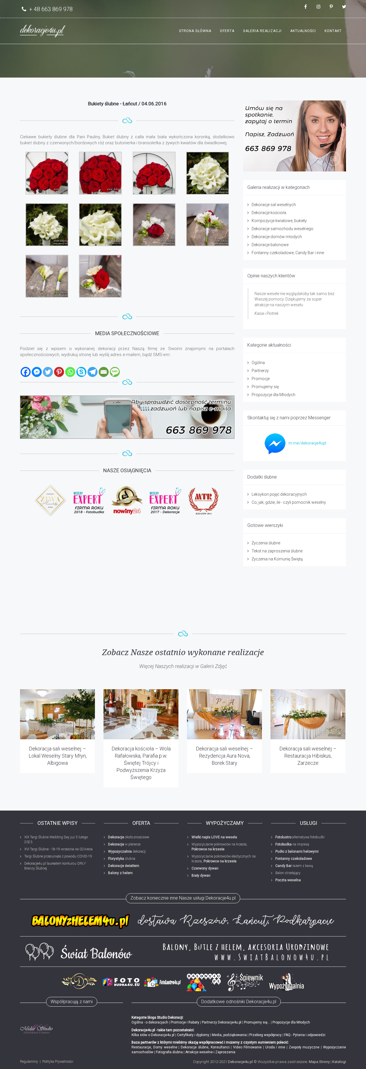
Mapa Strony (319, 1062)
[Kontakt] (127, 417)
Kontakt (333, 31)
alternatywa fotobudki (300, 837)
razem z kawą (294, 866)
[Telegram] (92, 372)
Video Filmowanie (247, 1047)
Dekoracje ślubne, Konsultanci (205, 1047)
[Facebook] (26, 372)
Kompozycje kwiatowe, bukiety (279, 220)
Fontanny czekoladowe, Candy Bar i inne (288, 252)
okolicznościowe (128, 837)
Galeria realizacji (262, 31)
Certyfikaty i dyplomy (193, 1035)
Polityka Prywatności (57, 1062)
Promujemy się (265, 386)
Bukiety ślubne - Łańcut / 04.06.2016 (127, 103)
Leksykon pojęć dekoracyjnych (279, 494)
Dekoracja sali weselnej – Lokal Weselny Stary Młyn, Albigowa (58, 756)
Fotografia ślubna (169, 1052)
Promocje (261, 378)
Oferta (227, 31)
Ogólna (258, 362)
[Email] (104, 372)
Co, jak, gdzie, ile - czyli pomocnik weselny (289, 502)
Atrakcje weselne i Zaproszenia (210, 1052)
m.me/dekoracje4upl (307, 443)
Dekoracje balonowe (270, 244)
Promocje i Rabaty (185, 1022)
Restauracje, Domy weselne (154, 1047)
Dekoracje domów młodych (277, 236)
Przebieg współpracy (265, 1035)
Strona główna (195, 31)
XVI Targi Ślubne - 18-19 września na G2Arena (58, 849)
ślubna (121, 859)
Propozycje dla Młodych (273, 394)
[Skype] (81, 372)
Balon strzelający (288, 873)
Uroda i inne (275, 1047)
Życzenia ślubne (266, 543)
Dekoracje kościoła (269, 212)
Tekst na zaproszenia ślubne (277, 551)
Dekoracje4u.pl (240, 1062)
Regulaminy (29, 1062)
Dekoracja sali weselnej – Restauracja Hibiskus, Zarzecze (308, 756)
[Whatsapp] (70, 372)
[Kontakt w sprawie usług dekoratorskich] (294, 135)
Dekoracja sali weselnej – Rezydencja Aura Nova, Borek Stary (224, 756)
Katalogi (339, 1062)
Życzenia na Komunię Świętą (277, 559)
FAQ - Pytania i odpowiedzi (304, 1035)
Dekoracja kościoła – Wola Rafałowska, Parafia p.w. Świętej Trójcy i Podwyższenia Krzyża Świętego (141, 763)
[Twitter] (48, 372)
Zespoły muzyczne (304, 1047)
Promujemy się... (257, 1022)
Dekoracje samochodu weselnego (282, 228)
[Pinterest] (59, 372)
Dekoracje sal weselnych (274, 204)
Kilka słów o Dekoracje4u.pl (153, 1035)
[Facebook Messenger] (37, 372)
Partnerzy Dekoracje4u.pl (221, 1022)
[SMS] (115, 372)
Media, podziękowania (229, 1035)
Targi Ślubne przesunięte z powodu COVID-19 (58, 856)
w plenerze (124, 844)
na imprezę (292, 844)
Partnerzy (260, 370)
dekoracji (127, 851)
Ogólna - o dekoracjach (150, 1022)
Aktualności (303, 31)
